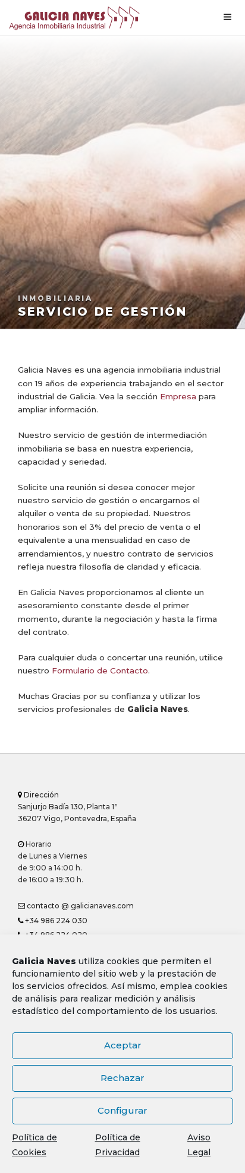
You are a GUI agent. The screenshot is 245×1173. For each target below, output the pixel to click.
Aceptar (123, 1045)
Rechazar (122, 1077)
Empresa (178, 396)
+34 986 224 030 (55, 920)
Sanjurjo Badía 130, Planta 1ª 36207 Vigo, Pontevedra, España (77, 806)
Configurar (122, 1110)
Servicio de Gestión (102, 311)
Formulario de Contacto (100, 670)
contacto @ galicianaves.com (79, 905)
